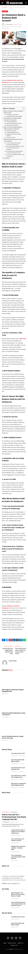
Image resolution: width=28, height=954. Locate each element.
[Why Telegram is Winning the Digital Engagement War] (14, 680)
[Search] (25, 3)
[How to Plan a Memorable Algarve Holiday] (6, 761)
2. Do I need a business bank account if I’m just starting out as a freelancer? (15, 148)
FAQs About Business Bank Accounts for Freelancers (13, 140)
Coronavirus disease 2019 (18, 753)
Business (5, 11)
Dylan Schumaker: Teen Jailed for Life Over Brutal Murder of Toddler (17, 894)
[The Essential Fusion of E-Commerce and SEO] (6, 840)
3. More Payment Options (12, 125)
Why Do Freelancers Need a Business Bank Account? (13, 112)
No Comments (18, 26)
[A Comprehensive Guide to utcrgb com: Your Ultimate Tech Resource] (6, 831)
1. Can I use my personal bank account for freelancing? (13, 143)
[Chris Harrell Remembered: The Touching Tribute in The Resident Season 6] (6, 904)
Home (10, 7)
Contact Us (14, 945)
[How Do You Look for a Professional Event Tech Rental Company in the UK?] (14, 803)
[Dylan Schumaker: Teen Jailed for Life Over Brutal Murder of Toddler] (6, 894)
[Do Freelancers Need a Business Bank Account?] (14, 38)
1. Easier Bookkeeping (11, 121)
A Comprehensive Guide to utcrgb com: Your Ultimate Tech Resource (18, 831)
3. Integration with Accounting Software (13, 135)
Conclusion (7, 158)
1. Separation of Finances (12, 114)
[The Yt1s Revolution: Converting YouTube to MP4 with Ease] (6, 857)
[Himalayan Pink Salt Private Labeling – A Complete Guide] (6, 848)
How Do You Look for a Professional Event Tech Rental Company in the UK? (14, 817)
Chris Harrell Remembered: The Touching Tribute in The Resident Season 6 (18, 904)
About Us (20, 943)
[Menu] (3, 3)
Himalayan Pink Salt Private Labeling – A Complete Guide (18, 848)
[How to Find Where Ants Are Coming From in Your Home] (14, 727)
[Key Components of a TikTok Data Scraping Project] (6, 777)
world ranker (9, 24)
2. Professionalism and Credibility (14, 116)
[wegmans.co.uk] (14, 2)
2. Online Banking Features (12, 132)
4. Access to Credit (10, 137)
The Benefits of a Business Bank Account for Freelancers (12, 119)
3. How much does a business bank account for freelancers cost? (14, 152)
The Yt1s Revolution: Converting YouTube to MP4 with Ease (18, 857)
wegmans (11, 949)
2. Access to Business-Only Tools (13, 123)
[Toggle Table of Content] (22, 108)
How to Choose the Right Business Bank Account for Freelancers (13, 128)
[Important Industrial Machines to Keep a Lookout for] (14, 703)
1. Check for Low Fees (11, 130)
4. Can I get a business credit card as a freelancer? (15, 155)
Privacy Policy (12, 943)
